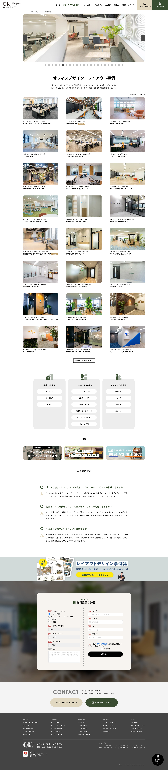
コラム (116, 5)
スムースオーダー (29, 731)
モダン (118, 404)
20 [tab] (112, 65)
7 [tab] (66, 65)
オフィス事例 (71, 5)
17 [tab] (101, 65)
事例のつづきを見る (83, 360)
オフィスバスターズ (105, 747)
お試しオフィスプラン (137, 725)
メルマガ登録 (82, 731)
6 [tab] (63, 65)
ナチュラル (118, 391)
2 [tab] (49, 65)
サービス (87, 5)
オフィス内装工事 (56, 734)
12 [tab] (84, 65)
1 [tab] (45, 65)
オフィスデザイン (56, 731)
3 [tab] (52, 65)
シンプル (118, 398)
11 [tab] (80, 65)
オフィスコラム (108, 725)
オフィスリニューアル (58, 725)
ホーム (58, 5)
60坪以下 (49, 391)
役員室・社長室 (84, 398)
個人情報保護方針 (101, 644)
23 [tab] (122, 65)
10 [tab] (77, 65)
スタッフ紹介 (82, 725)
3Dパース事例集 (28, 728)
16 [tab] (98, 65)
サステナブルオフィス (110, 722)
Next (143, 38)
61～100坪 (49, 398)
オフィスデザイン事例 (30, 722)
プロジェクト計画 (56, 728)
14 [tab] (91, 65)
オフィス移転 (55, 722)
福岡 (60, 747)
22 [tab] (119, 65)
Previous (25, 38)
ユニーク (118, 411)
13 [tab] (87, 65)
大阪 (55, 747)
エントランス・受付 (84, 391)
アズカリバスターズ (138, 747)
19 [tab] (108, 65)
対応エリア (26, 734)
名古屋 (49, 747)
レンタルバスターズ (122, 747)
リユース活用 (84, 424)
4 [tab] (56, 65)
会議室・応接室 (84, 404)
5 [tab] (59, 65)
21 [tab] (115, 65)
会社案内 (108, 5)
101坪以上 (49, 404)
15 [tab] (94, 65)
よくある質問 (82, 728)
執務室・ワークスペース (84, 411)
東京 (38, 747)
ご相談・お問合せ (136, 728)
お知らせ (106, 731)
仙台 (43, 747)
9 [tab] (73, 65)
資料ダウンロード (128, 5)
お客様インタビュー (109, 728)
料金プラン (98, 5)
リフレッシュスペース (84, 417)
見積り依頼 (160, 6)
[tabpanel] (84, 38)
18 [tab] (105, 65)
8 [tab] (70, 65)
